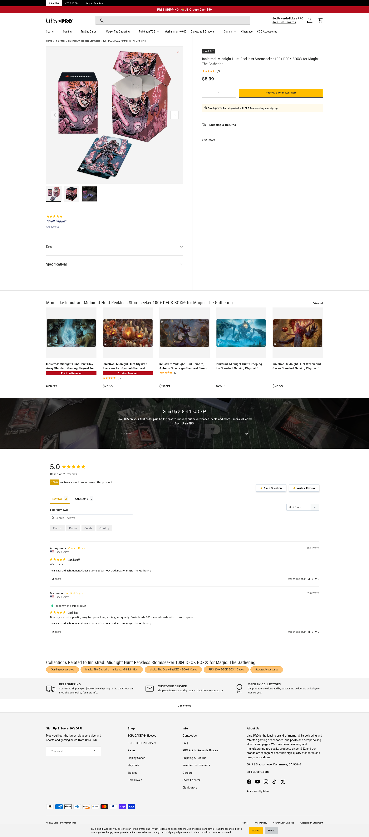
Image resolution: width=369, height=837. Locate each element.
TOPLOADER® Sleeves (142, 735)
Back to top (184, 705)
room (73, 528)
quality (104, 528)
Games (228, 31)
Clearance (247, 31)
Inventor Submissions (196, 765)
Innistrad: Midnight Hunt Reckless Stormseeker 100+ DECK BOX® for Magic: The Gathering (101, 41)
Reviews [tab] (57, 498)
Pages (131, 750)
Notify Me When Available (281, 92)
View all (318, 303)
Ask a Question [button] (273, 488)
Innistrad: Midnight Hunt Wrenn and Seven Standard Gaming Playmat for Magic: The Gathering (297, 366)
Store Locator (191, 780)
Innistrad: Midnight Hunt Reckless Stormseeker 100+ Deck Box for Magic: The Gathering (100, 570)
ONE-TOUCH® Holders (142, 743)
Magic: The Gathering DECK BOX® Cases (173, 669)
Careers (188, 772)
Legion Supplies (94, 3)
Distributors (190, 787)
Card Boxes (135, 780)
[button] (320, 20)
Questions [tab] (81, 498)
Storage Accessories (266, 669)
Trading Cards (88, 31)
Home (49, 41)
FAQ (185, 743)
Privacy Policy (158, 829)
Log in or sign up (269, 108)
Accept (256, 830)
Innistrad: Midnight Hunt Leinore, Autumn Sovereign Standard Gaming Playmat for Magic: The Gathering (184, 366)
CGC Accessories (267, 31)
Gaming (67, 31)
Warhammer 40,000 (175, 31)
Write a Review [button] (306, 488)
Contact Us (190, 735)
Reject (271, 830)
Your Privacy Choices (283, 823)
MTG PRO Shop (72, 3)
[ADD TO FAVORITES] (178, 52)
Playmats (133, 765)
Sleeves (132, 772)
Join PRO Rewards (284, 22)
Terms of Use (138, 829)
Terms (244, 823)
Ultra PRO (54, 3)
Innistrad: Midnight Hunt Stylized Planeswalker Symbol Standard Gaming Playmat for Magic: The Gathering (125, 366)
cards (88, 528)
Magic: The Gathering (118, 31)
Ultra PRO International (65, 823)
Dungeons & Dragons (202, 31)
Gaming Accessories (62, 669)
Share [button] (58, 579)
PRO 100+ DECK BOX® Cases (226, 669)
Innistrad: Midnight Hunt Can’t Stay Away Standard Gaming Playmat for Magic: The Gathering (70, 366)
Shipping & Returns (194, 758)
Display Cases (136, 758)
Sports (50, 31)
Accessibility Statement (311, 823)
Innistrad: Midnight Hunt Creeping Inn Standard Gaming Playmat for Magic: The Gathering (239, 366)
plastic (57, 528)
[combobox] (173, 20)
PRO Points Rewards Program (201, 750)
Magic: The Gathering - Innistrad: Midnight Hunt (111, 669)
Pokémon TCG (147, 31)
